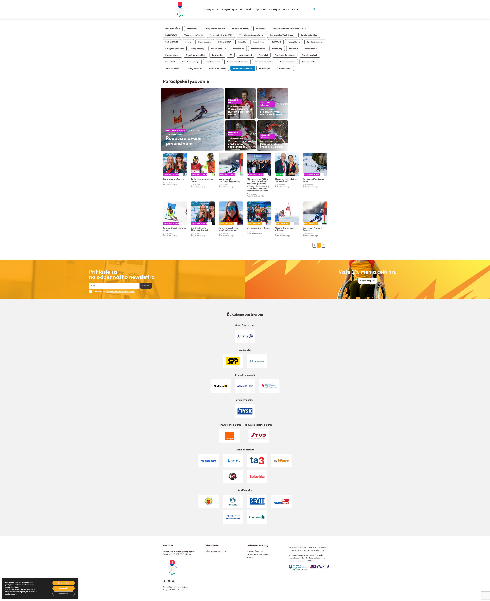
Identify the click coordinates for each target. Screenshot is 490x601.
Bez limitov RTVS (218, 48)
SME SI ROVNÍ (171, 42)
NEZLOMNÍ (245, 10)
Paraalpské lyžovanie (242, 68)
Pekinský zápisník (309, 55)
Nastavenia (63, 593)
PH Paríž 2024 (224, 42)
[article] (192, 119)
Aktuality (242, 42)
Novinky (207, 10)
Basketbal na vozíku (264, 62)
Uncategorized (245, 55)
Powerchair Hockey (240, 28)
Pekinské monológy (190, 62)
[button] (314, 9)
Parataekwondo (213, 62)
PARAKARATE (171, 35)
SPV (285, 10)
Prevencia (293, 48)
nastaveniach (10, 594)
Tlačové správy (204, 42)
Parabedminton (284, 68)
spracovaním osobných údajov (120, 292)
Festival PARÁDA (172, 28)
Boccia (188, 42)
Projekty (272, 10)
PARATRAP (261, 28)
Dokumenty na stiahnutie (215, 551)
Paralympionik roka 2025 (221, 35)
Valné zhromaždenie (193, 35)
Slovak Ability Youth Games (282, 35)
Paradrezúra (238, 48)
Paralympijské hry (225, 10)
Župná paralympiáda (195, 55)
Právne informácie (255, 551)
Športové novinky (315, 42)
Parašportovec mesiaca (214, 28)
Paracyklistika (294, 42)
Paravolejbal (264, 68)
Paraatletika (258, 42)
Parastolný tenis (172, 55)
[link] (175, 169)
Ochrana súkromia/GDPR (258, 554)
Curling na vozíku (194, 68)
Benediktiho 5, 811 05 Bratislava (177, 554)
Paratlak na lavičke (217, 68)
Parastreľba (217, 55)
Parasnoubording (287, 62)
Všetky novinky (197, 48)
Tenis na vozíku (308, 62)
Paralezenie (192, 28)
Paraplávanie (311, 48)
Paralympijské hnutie (174, 48)
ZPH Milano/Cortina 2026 (251, 35)
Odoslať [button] (146, 285)
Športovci (261, 10)
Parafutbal (170, 62)
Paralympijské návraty (285, 55)
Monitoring (277, 48)
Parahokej (263, 55)
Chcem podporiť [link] (367, 280)
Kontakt (296, 10)
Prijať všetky (63, 583)
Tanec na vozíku (172, 68)
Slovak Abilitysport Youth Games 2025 (289, 28)
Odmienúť (63, 588)
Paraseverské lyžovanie (237, 62)
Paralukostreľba (258, 48)
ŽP (231, 55)
